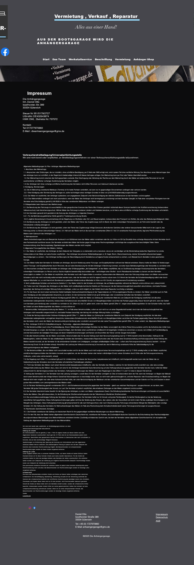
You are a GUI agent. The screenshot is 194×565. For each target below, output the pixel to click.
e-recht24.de (27, 496)
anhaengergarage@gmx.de (96, 527)
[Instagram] (29, 507)
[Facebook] (34, 507)
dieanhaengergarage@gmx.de (47, 131)
